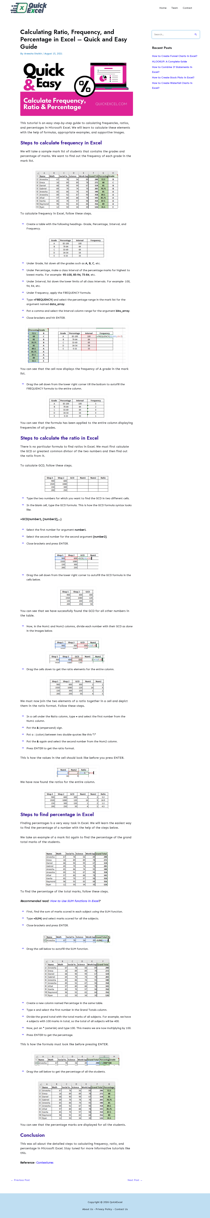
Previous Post (20, 1180)
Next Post (135, 1180)
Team (174, 7)
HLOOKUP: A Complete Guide (169, 61)
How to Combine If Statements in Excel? (172, 69)
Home (162, 7)
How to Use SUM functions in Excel (74, 901)
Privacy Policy (104, 1209)
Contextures (44, 1162)
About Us (87, 1209)
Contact (187, 7)
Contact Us (121, 1209)
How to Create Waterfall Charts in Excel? (172, 85)
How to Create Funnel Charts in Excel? (174, 56)
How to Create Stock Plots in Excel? (173, 77)
